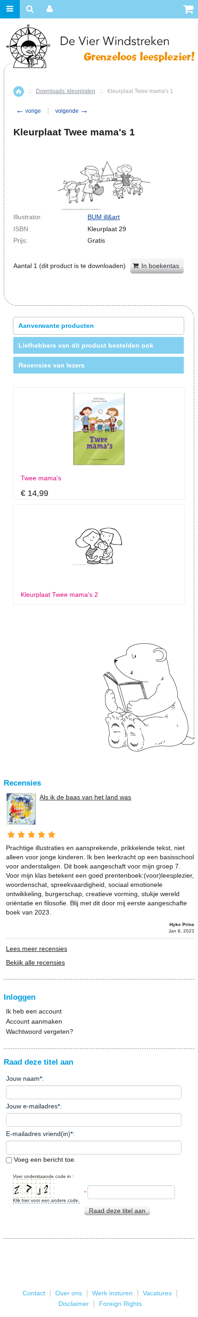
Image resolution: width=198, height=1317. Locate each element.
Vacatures (157, 1293)
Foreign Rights (120, 1303)
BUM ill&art (103, 217)
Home (18, 91)
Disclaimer (73, 1303)
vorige (28, 111)
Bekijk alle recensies (35, 962)
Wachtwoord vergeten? (39, 1031)
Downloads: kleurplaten (65, 91)
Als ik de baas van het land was (85, 797)
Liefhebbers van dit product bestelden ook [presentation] (85, 345)
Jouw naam (23, 1078)
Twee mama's (41, 478)
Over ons (68, 1293)
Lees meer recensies (36, 948)
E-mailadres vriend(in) (38, 1133)
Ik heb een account (34, 1011)
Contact (34, 1293)
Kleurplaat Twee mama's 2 (59, 594)
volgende (71, 111)
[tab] (98, 326)
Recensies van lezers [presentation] (51, 365)
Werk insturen (112, 1293)
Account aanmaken (34, 1021)
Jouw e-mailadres (32, 1106)
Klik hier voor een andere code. (46, 1200)
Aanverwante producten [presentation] (56, 325)
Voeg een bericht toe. (44, 1159)
